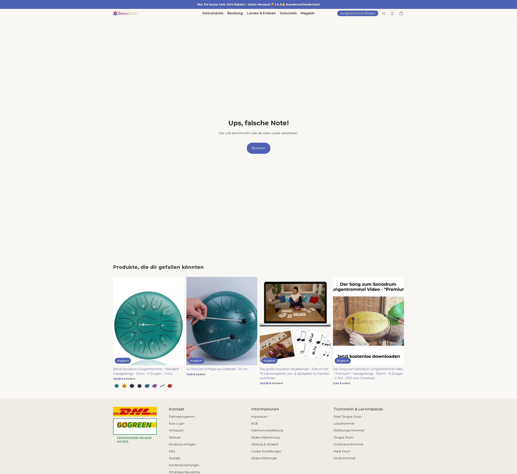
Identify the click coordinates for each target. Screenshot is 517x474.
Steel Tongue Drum (347, 417)
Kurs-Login (176, 423)
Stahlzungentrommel (349, 430)
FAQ (172, 451)
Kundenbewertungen (184, 465)
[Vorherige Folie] (119, 321)
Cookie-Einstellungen (266, 451)
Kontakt (174, 458)
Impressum (259, 417)
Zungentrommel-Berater (357, 13)
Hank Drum (342, 451)
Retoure (175, 437)
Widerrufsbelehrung (265, 437)
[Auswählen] (177, 359)
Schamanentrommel (348, 444)
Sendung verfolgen (182, 444)
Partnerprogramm (182, 417)
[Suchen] (383, 13)
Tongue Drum (343, 437)
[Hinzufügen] (251, 359)
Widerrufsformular (264, 458)
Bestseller (259, 148)
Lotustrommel (344, 423)
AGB (254, 423)
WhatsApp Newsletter (184, 472)
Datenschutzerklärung (267, 430)
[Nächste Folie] (178, 321)
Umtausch (176, 430)
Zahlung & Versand (264, 444)
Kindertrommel (344, 458)
